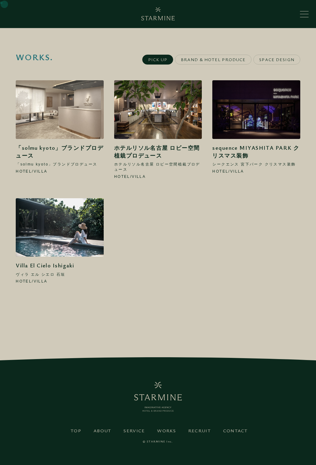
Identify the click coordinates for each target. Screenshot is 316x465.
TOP (76, 430)
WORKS (166, 430)
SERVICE (134, 430)
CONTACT (235, 430)
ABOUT (102, 430)
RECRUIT (199, 430)
